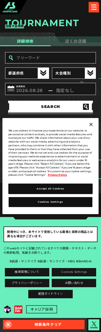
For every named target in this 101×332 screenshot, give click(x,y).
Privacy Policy (57, 175)
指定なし (65, 90)
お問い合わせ (74, 283)
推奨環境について (27, 272)
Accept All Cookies (50, 188)
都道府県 (16, 73)
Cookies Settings (74, 272)
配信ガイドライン (50, 294)
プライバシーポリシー (27, 283)
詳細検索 (25, 41)
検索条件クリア (48, 324)
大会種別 (63, 73)
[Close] (91, 124)
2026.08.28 (29, 90)
